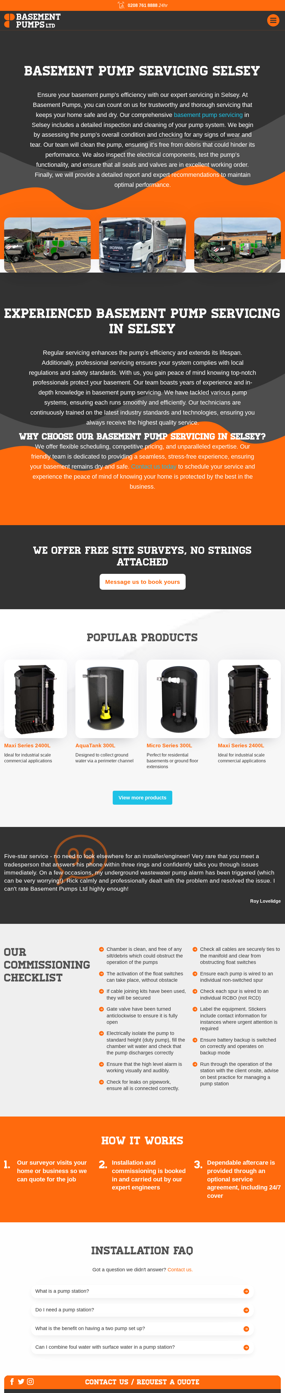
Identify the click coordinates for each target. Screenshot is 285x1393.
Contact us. (180, 1269)
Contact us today (153, 466)
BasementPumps (38, 21)
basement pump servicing (208, 114)
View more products (142, 797)
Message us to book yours (142, 582)
